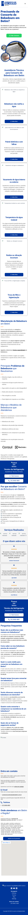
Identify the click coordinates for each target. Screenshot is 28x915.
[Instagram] (11, 888)
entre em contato (19, 786)
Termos (14, 895)
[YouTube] (14, 888)
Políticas (14, 893)
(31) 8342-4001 (6, 805)
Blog (14, 897)
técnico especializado (19, 350)
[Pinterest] (16, 888)
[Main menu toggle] (25, 3)
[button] (2, 447)
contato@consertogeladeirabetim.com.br (12, 794)
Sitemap (14, 898)
